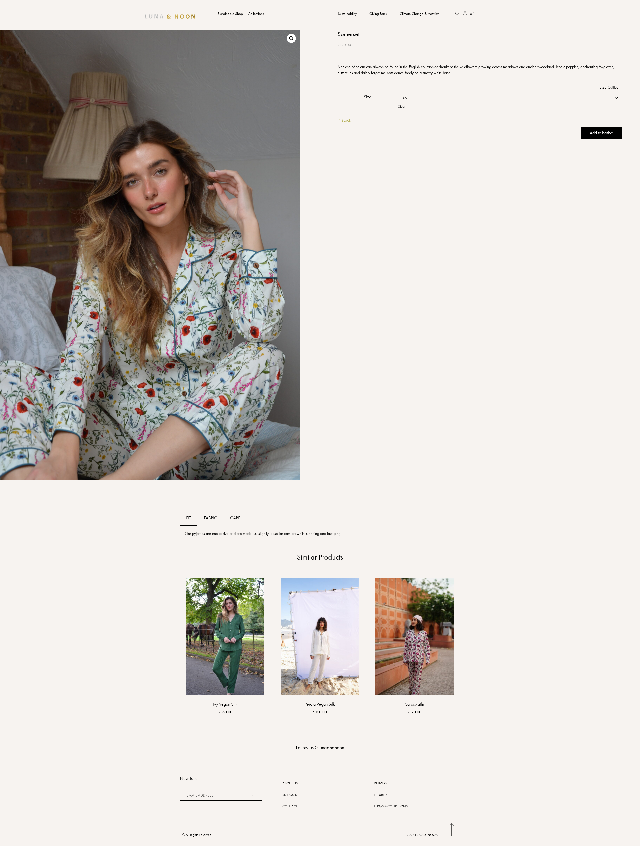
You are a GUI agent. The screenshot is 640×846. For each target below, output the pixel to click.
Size (368, 97)
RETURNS (381, 794)
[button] (458, 14)
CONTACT (290, 806)
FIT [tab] (188, 518)
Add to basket (602, 133)
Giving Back (378, 13)
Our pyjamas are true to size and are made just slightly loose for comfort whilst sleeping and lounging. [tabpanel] (263, 533)
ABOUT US (290, 783)
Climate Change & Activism (420, 13)
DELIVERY (380, 783)
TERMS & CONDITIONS (391, 806)
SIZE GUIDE (290, 794)
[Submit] (251, 796)
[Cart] (471, 13)
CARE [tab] (235, 518)
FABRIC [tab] (210, 518)
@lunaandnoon (329, 747)
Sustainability (347, 13)
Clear (402, 106)
